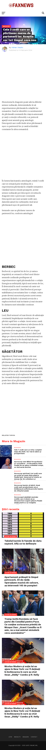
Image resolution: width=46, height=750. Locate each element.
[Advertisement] (23, 77)
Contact (34, 737)
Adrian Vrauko (17, 47)
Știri (10, 737)
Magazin (26, 737)
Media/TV (17, 737)
